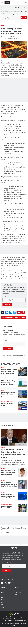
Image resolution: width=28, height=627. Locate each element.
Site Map (23, 620)
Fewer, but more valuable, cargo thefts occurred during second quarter (8, 496)
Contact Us (17, 620)
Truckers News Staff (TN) (8, 37)
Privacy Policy (18, 617)
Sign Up (23, 17)
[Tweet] (14, 312)
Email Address (6, 296)
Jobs (2, 390)
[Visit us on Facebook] (2, 582)
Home (3, 447)
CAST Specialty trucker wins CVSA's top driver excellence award (8, 472)
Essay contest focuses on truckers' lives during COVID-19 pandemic (9, 371)
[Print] (2, 312)
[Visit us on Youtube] (9, 582)
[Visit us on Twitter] (5, 582)
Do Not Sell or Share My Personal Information (15, 619)
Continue (8, 348)
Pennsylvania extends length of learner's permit (8, 394)
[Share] (6, 312)
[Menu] (2, 2)
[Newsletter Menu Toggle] (26, 2)
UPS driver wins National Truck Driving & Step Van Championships (9, 484)
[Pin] (19, 312)
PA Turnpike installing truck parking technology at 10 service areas (9, 383)
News (3, 25)
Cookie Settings (8, 620)
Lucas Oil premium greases (7, 404)
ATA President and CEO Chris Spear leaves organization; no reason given (13, 453)
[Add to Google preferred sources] (23, 312)
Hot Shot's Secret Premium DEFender (7, 507)
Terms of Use (9, 617)
